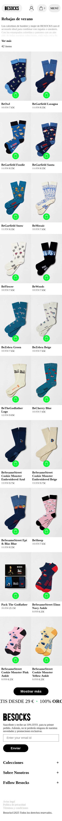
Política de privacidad (14, 804)
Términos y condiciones (15, 808)
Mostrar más (31, 691)
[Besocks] (12, 8)
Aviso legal (9, 801)
